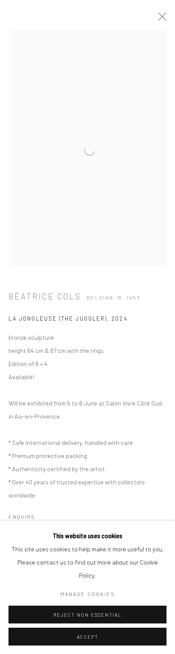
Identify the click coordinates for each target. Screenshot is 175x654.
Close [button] (160, 19)
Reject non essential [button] (87, 615)
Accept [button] (88, 637)
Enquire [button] (22, 516)
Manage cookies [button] (87, 593)
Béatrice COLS (45, 296)
